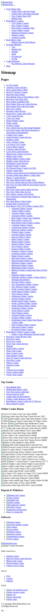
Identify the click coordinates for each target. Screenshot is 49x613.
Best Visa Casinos (13, 109)
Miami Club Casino (14, 156)
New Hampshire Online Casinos (24, 284)
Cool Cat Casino (13, 118)
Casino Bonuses (13, 61)
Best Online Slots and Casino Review (21, 104)
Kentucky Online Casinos (22, 251)
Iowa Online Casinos (20, 246)
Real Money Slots (13, 40)
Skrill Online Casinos (15, 348)
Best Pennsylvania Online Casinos (25, 223)
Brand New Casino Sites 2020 (18, 113)
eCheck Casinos (13, 125)
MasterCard (16, 49)
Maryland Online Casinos (22, 258)
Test (8, 367)
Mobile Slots (16, 18)
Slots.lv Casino (12, 363)
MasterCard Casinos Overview (19, 154)
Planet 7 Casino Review (16, 178)
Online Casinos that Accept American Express (25, 173)
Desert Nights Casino (15, 121)
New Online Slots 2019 (21, 16)
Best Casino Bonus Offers (17, 90)
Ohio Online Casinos (20, 294)
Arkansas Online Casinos (21, 215)
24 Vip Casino (12, 85)
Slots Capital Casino (14, 353)
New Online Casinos (20, 26)
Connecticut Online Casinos (23, 227)
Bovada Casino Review (16, 111)
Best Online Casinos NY (21, 220)
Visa (13, 47)
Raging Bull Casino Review (18, 204)
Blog (8, 66)
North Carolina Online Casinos (24, 289)
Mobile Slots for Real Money (23, 42)
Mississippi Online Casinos (22, 268)
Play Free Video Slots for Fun (18, 192)
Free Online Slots (13, 9)
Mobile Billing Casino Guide (18, 159)
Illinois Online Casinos (20, 242)
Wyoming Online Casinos (22, 329)
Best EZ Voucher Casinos (17, 92)
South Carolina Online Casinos (24, 303)
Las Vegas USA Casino (16, 144)
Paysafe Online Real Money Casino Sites (23, 175)
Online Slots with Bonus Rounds (25, 14)
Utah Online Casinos (20, 313)
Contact (9, 578)
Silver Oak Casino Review (17, 344)
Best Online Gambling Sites (22, 28)
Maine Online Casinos (20, 256)
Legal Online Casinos (20, 30)
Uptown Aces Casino (15, 370)
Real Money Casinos (15, 21)
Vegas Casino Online (15, 372)
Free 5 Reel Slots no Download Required (23, 128)
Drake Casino (12, 123)
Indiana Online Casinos (21, 244)
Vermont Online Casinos (21, 315)
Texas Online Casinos (20, 310)
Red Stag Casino (13, 339)
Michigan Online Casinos (22, 263)
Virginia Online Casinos (21, 318)
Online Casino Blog (14, 170)
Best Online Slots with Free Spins (20, 106)
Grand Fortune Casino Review (19, 137)
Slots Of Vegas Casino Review (19, 358)
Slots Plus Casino (13, 360)
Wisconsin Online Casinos (22, 327)
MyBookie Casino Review (17, 163)
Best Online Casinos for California (25, 218)
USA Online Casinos (20, 23)
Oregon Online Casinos (21, 299)
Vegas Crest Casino (14, 374)
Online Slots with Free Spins (23, 11)
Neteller (14, 52)
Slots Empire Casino (14, 355)
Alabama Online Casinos (21, 208)
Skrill (13, 54)
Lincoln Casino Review (16, 149)
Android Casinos (18, 37)
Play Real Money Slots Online (18, 201)
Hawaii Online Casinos (21, 237)
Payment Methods (13, 45)
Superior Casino (13, 365)
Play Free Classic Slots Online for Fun (22, 189)
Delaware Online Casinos (22, 230)
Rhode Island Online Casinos (23, 301)
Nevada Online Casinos (21, 282)
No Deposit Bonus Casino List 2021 (21, 168)
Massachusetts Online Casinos (23, 261)
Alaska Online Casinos (20, 211)
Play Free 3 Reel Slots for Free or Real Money (25, 182)
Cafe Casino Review (14, 116)
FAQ (8, 576)
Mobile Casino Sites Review (18, 161)
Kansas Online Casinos (21, 249)
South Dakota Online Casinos (23, 306)
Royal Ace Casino (13, 341)
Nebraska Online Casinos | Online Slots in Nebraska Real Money (28, 278)
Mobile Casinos (17, 35)
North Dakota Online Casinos (23, 291)
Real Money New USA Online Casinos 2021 (25, 206)
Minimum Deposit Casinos (22, 33)
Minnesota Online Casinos (22, 265)
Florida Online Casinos (21, 232)
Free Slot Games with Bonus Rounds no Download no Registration (23, 131)
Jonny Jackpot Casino (15, 142)
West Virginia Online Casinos (23, 325)
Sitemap (9, 346)
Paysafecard (16, 56)
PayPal (14, 59)
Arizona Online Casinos (21, 213)
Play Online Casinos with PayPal (20, 194)
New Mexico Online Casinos (23, 287)
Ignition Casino (12, 140)
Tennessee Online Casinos (22, 308)
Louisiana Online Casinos (22, 253)
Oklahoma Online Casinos (22, 296)
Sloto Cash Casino (14, 351)
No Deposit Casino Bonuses (23, 63)
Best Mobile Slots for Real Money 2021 (22, 97)
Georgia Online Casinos (21, 234)
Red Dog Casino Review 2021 (19, 337)
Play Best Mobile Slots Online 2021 (21, 180)
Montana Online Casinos (21, 275)
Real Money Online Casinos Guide (20, 332)
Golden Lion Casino (14, 135)
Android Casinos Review (16, 87)
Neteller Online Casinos (16, 166)
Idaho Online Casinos (20, 239)
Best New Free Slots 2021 (17, 99)
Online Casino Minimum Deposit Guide (28, 334)
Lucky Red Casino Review (17, 151)
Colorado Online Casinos (21, 225)
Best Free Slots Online (15, 94)
